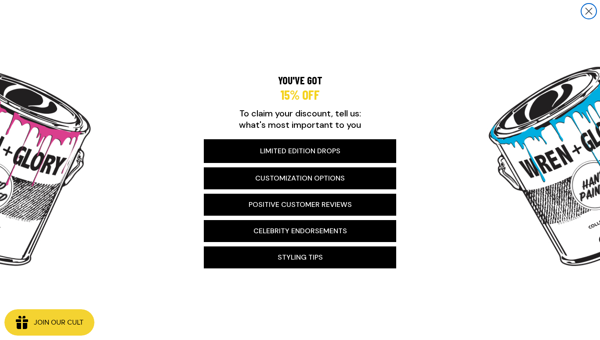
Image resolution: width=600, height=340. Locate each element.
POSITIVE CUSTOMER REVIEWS (300, 204)
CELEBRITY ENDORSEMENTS (300, 230)
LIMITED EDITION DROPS (300, 151)
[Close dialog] (588, 11)
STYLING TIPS (300, 257)
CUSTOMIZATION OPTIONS (300, 178)
